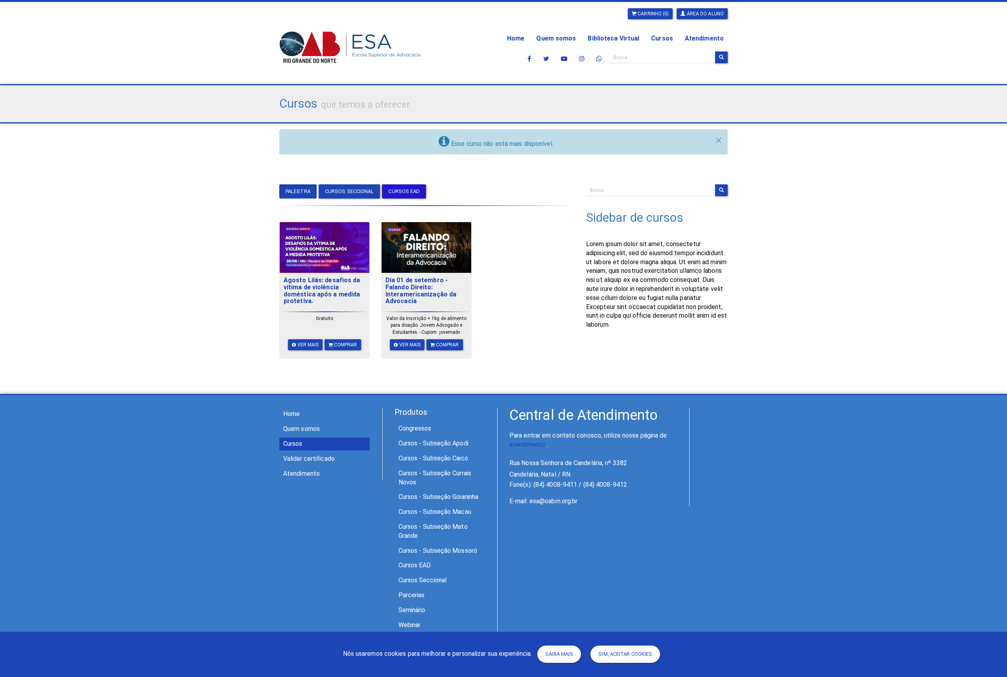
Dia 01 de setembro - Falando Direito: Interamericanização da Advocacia (420, 290)
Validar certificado (309, 458)
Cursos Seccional (349, 191)
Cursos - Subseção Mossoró (438, 550)
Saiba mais (559, 654)
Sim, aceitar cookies (625, 654)
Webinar (409, 625)
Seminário (412, 610)
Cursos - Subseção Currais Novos (435, 477)
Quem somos (556, 38)
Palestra (298, 191)
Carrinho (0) (652, 14)
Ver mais (307, 345)
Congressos (415, 428)
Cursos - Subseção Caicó (433, 458)
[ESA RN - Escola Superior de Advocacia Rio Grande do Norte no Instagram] (581, 59)
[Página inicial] (350, 35)
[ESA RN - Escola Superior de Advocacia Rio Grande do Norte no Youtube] (564, 59)
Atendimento (704, 38)
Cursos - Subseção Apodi (433, 443)
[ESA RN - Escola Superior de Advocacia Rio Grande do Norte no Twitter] (546, 59)
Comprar (345, 345)
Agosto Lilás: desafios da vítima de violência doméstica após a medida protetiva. (322, 290)
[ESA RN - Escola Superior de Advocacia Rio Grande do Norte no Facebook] (529, 59)
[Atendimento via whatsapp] (599, 59)
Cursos (662, 38)
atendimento (527, 444)
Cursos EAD (404, 191)
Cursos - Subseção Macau (434, 511)
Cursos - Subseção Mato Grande (433, 531)
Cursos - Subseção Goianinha (438, 496)
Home (515, 38)
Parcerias (411, 595)
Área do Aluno (705, 14)
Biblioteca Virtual (613, 38)
